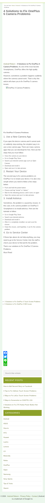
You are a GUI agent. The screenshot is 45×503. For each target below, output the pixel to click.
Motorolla (6, 456)
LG (4, 451)
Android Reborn (9, 64)
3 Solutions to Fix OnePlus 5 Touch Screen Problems (22, 301)
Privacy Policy (25, 496)
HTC (5, 433)
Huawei (6, 437)
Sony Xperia (7, 479)
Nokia (5, 460)
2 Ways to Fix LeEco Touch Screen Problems (19, 395)
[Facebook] (22, 353)
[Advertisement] (22, 40)
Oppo (5, 470)
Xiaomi (5, 488)
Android (6, 419)
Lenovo (6, 447)
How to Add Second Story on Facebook (17, 386)
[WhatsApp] (22, 364)
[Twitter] (22, 357)
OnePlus (6, 465)
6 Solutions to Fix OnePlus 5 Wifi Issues (18, 304)
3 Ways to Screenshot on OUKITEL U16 (17, 400)
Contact (35, 496)
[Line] (22, 360)
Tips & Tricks (8, 483)
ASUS (5, 423)
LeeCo (5, 442)
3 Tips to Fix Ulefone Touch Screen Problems (19, 391)
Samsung (6, 474)
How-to (6, 428)
